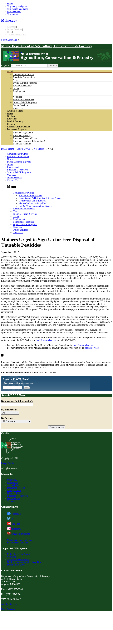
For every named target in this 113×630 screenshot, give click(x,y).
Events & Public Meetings (25, 83)
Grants (16, 88)
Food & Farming (15, 121)
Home (10, 3)
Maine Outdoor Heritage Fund (33, 203)
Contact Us (14, 57)
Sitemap (11, 501)
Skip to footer (13, 14)
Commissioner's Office (23, 74)
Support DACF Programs (25, 102)
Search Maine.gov (17, 34)
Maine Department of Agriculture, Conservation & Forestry (46, 46)
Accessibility (13, 485)
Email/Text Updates (20, 534)
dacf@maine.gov (9, 604)
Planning (11, 124)
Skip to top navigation (17, 6)
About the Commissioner (30, 195)
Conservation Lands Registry (32, 200)
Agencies (11, 26)
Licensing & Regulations (18, 126)
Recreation (12, 118)
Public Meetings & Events (19, 161)
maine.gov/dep (92, 348)
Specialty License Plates (18, 559)
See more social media (17, 542)
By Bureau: (7, 418)
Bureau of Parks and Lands (25, 138)
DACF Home (7, 149)
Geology (11, 116)
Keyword (5, 65)
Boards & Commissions (24, 77)
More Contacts (8, 609)
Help (9, 32)
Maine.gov (9, 20)
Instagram (16, 529)
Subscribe (13, 55)
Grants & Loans (14, 493)
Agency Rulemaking (22, 85)
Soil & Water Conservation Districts (35, 206)
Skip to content (14, 11)
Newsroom (39, 149)
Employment (19, 91)
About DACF (23, 149)
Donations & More (16, 564)
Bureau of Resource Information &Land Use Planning (29, 142)
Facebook (16, 514)
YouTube (15, 524)
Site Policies (12, 482)
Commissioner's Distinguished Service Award (40, 198)
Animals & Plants (15, 110)
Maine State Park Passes (18, 554)
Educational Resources (23, 99)
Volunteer (17, 97)
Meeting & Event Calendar (19, 540)
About (10, 71)
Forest (10, 113)
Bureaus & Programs (16, 129)
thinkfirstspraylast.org (46, 340)
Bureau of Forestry (21, 135)
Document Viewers (16, 488)
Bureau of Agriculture (23, 132)
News (11, 60)
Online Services (14, 29)
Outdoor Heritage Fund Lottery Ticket (25, 562)
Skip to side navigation (17, 9)
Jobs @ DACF (14, 490)
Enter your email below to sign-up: (18, 383)
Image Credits (7, 463)
